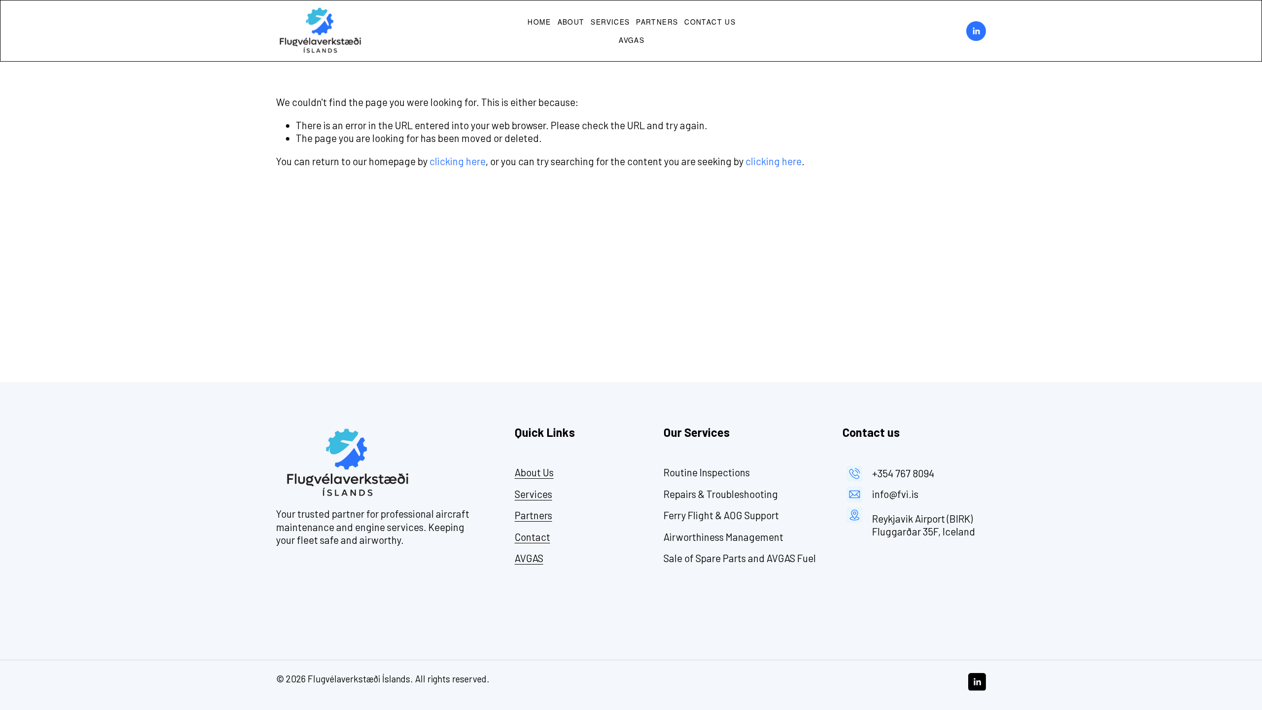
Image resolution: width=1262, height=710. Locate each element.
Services (610, 22)
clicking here (457, 161)
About (571, 22)
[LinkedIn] (976, 31)
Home (539, 22)
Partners (657, 22)
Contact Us (710, 22)
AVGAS (631, 40)
